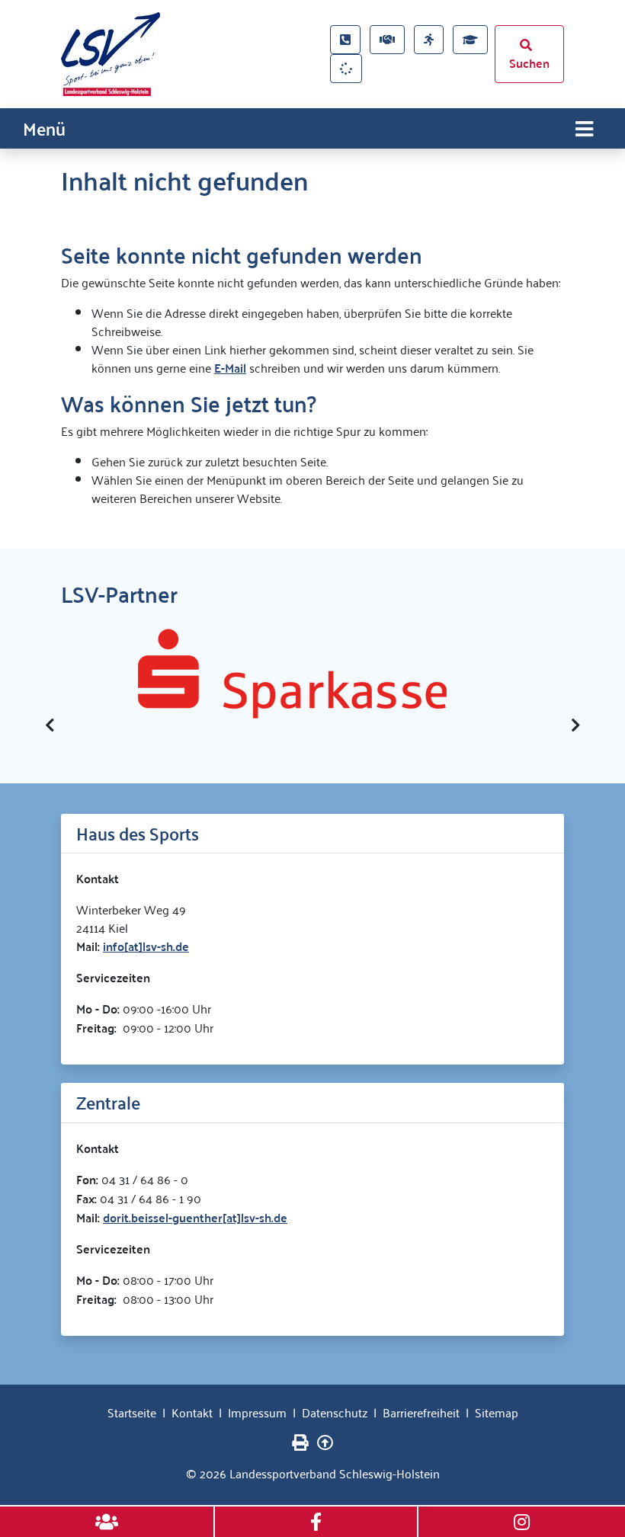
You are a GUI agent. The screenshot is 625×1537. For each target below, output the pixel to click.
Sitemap (496, 1412)
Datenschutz (334, 1412)
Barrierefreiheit (421, 1412)
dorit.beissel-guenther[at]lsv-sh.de (195, 1217)
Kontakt (192, 1412)
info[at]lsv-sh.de (146, 946)
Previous (49, 725)
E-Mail (230, 368)
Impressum (257, 1412)
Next (575, 725)
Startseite (131, 1412)
